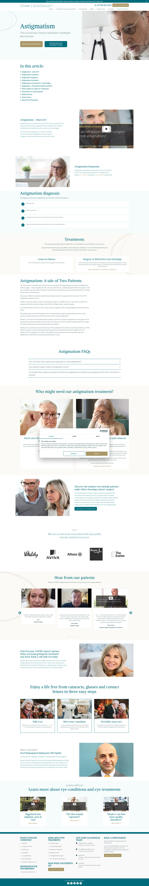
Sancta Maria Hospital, (83, 865)
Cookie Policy (81, 880)
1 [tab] (68, 636)
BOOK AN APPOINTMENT (113, 855)
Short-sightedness (26, 859)
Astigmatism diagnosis (30, 77)
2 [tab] (71, 636)
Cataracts (24, 843)
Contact (111, 9)
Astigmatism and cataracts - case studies (36, 83)
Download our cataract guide (32, 92)
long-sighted (100, 175)
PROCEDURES (83, 9)
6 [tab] (80, 636)
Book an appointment (31, 44)
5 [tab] (78, 636)
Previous (19, 612)
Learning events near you (28, 872)
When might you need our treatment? (35, 89)
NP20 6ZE (80, 859)
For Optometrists (123, 9)
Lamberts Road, (92, 865)
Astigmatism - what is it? (30, 72)
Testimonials (101, 9)
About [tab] (97, 436)
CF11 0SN (92, 845)
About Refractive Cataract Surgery (101, 269)
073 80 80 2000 (104, 5)
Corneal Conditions (27, 846)
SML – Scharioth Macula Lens (57, 859)
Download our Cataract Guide (55, 44)
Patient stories (27, 94)
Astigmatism (25, 852)
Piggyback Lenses (54, 852)
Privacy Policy (75, 880)
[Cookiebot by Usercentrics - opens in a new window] (101, 431)
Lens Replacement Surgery (57, 855)
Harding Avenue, (92, 857)
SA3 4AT (92, 851)
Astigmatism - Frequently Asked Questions (37, 86)
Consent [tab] (51, 436)
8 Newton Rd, (81, 851)
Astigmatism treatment (30, 80)
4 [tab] (75, 636)
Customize (73, 453)
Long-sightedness (26, 855)
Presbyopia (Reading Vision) (29, 862)
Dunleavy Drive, (82, 845)
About (51, 9)
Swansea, (87, 851)
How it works (26, 97)
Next (130, 612)
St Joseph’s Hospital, (83, 857)
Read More (32, 823)
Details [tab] (74, 436)
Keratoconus (25, 849)
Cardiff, (88, 845)
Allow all (96, 453)
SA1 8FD (80, 867)
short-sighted (82, 175)
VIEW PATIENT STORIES (56, 869)
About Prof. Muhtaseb (30, 100)
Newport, (98, 857)
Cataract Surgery (54, 843)
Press (92, 9)
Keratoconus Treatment (56, 849)
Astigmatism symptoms (30, 75)
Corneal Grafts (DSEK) (56, 846)
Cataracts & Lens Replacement (66, 9)
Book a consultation (121, 5)
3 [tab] (73, 636)
